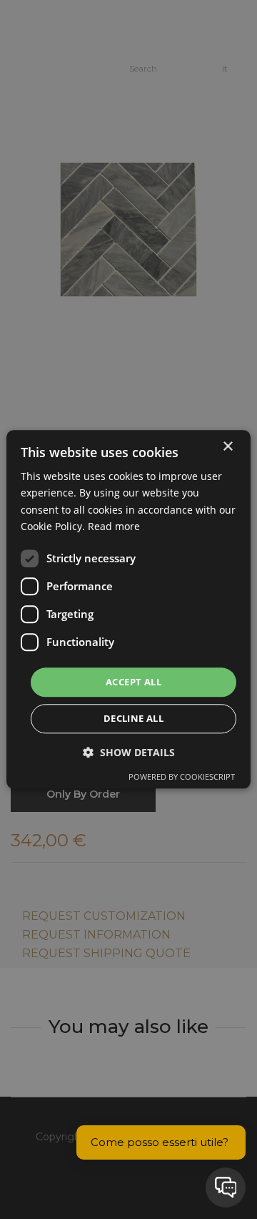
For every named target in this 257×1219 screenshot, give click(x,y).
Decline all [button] (133, 719)
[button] (129, 753)
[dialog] (128, 609)
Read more (114, 526)
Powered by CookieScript (181, 777)
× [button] (227, 446)
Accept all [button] (133, 681)
